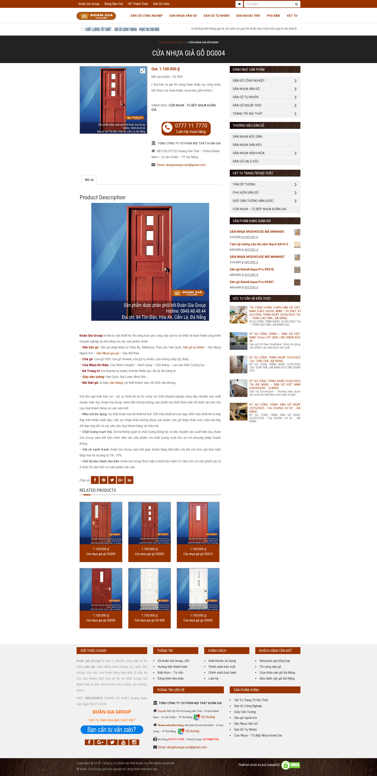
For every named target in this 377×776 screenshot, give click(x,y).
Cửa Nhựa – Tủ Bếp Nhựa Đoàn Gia (259, 209)
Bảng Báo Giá (113, 4)
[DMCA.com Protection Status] (290, 765)
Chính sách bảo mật (222, 667)
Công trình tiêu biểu (170, 678)
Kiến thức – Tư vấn (170, 672)
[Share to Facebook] (95, 480)
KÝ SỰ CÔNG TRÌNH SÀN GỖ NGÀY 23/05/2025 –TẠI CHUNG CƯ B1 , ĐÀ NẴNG (274, 408)
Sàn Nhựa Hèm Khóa (248, 153)
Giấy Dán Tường (245, 712)
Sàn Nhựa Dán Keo (247, 145)
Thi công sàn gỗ (270, 667)
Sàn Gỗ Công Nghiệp (146, 15)
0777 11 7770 (191, 126)
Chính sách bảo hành (222, 672)
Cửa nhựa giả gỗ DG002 (149, 554)
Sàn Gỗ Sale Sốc (246, 161)
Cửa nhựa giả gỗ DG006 (100, 620)
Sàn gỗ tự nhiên (193, 347)
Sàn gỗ (94, 347)
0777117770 (176, 739)
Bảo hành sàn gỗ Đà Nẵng (277, 678)
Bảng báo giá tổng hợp (275, 661)
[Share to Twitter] (112, 480)
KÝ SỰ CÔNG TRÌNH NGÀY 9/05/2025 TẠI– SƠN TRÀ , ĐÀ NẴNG (274, 359)
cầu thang (116, 383)
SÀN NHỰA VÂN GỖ (246, 89)
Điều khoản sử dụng (222, 661)
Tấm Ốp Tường (244, 184)
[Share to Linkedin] (129, 480)
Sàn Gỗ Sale (161, 4)
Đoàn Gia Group (89, 4)
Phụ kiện (273, 15)
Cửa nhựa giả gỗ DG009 (198, 620)
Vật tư (292, 15)
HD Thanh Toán (138, 4)
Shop (183, 42)
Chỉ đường (207, 717)
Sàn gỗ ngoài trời (245, 718)
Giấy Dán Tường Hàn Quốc (253, 201)
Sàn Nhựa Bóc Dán (247, 136)
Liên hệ (213, 678)
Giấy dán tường (93, 377)
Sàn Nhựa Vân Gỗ (246, 724)
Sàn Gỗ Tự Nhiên (216, 15)
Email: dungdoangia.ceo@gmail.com (181, 165)
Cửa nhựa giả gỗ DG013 (198, 554)
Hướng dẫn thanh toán (172, 667)
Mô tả (89, 180)
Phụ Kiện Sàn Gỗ (245, 192)
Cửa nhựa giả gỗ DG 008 (150, 620)
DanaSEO (273, 765)
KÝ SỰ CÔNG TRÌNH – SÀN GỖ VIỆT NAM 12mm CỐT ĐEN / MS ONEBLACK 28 (274, 337)
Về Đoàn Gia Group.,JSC (173, 661)
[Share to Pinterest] (103, 480)
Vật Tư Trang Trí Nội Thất (251, 700)
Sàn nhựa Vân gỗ (183, 15)
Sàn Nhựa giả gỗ (107, 353)
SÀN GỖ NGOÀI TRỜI (247, 105)
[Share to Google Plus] (121, 480)
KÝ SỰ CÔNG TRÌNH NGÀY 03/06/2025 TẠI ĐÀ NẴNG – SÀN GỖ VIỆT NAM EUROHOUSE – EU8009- (274, 384)
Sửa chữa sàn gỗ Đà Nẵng (277, 672)
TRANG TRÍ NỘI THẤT (248, 113)
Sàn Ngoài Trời (248, 15)
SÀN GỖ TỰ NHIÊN (245, 97)
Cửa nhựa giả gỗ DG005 (100, 554)
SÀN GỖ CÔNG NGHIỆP (249, 80)
